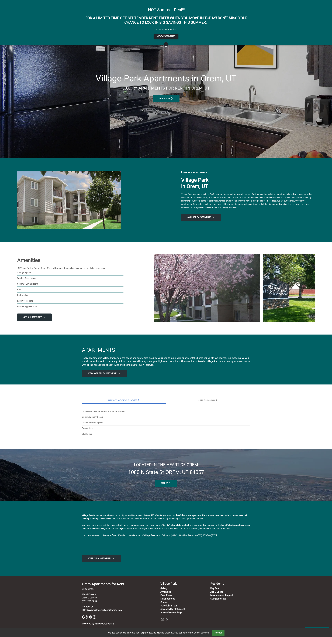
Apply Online (216, 592)
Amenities (165, 592)
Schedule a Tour (168, 605)
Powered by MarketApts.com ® (98, 623)
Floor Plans (166, 595)
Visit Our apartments (100, 558)
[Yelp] (87, 617)
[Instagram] (94, 617)
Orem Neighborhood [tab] (206, 400)
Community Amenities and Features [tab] (122, 400)
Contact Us (87, 606)
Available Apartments (199, 217)
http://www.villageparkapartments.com (102, 610)
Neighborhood (167, 598)
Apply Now (165, 98)
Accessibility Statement (172, 609)
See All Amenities (33, 317)
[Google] (84, 617)
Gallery (164, 588)
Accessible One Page (171, 612)
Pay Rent (215, 588)
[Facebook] (91, 617)
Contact (164, 602)
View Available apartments (103, 373)
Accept (218, 632)
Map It (164, 483)
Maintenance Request (221, 595)
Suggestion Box (218, 598)
